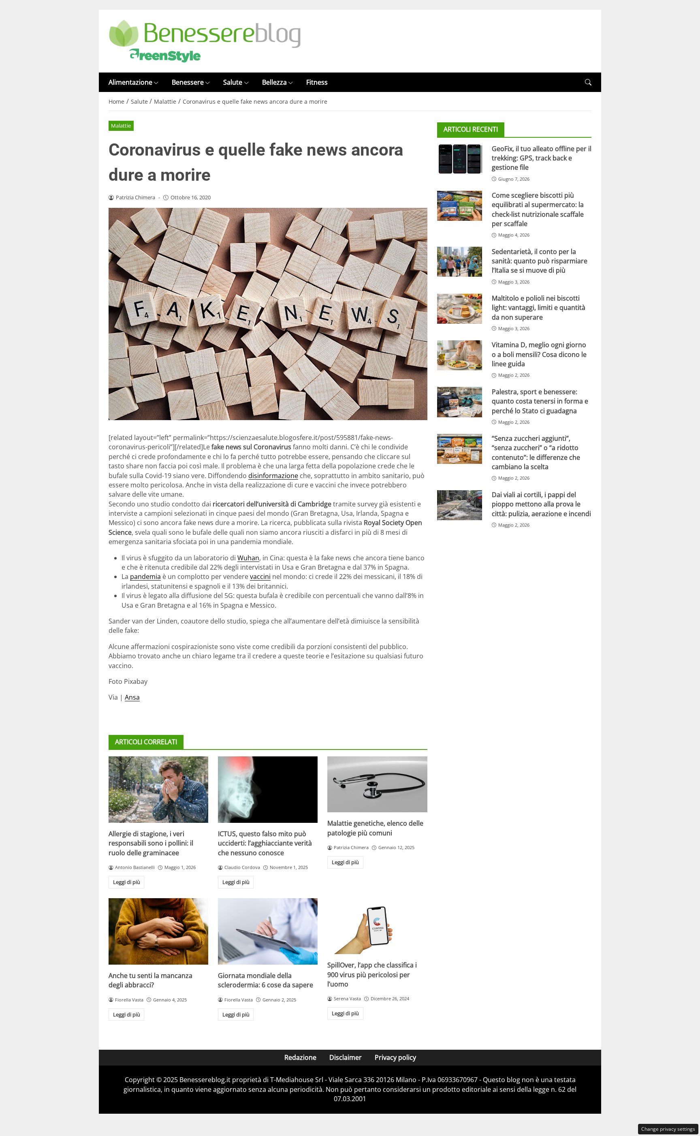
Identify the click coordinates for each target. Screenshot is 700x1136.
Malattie (121, 125)
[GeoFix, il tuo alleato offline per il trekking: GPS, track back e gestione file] (459, 159)
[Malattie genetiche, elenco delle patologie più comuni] (377, 784)
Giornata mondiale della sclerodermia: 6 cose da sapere (265, 980)
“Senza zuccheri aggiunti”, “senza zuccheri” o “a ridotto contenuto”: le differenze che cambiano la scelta (536, 452)
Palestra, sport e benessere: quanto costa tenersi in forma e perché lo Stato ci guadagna (540, 401)
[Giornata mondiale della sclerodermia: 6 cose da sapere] (268, 931)
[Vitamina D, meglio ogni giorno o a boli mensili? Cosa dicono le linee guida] (459, 355)
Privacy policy (395, 1057)
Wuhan (248, 557)
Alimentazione (130, 82)
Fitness (317, 82)
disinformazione (273, 475)
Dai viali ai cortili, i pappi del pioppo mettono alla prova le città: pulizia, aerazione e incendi (541, 504)
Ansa (132, 697)
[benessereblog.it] (205, 40)
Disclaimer (345, 1057)
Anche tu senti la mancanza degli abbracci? (150, 980)
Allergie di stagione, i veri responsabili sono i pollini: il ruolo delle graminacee (151, 843)
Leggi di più (126, 882)
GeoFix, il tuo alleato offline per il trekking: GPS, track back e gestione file (541, 158)
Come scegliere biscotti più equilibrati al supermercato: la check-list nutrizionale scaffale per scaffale (538, 209)
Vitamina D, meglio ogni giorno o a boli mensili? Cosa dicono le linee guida (539, 354)
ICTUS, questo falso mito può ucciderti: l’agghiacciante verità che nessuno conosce (265, 843)
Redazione (300, 1057)
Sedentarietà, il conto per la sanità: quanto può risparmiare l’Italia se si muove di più (539, 261)
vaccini (260, 576)
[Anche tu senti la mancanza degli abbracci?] (158, 931)
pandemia (145, 576)
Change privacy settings (668, 1128)
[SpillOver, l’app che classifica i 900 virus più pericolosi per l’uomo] (377, 926)
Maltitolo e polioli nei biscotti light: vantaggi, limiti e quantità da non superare (538, 308)
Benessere (188, 82)
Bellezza (274, 82)
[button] (588, 82)
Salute (232, 82)
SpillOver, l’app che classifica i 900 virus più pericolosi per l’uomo (372, 975)
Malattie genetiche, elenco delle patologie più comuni (375, 828)
